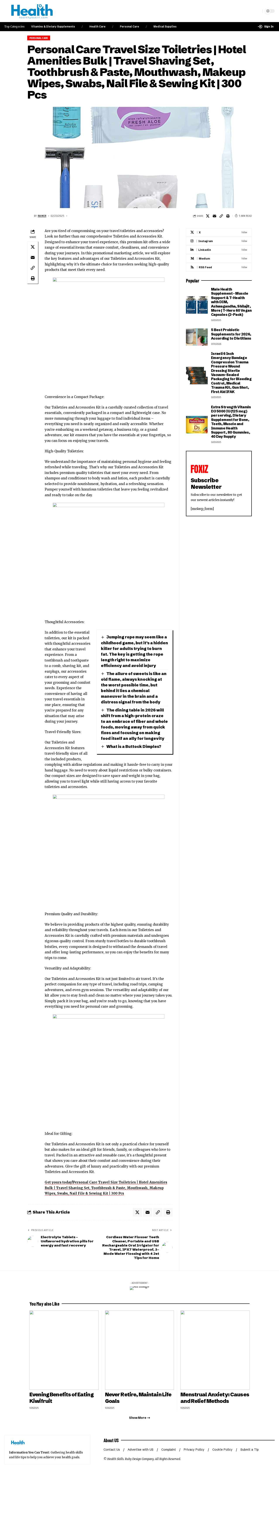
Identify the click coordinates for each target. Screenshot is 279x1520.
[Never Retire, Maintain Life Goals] (139, 1350)
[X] (219, 232)
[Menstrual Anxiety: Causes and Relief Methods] (215, 1350)
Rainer (42, 215)
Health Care (97, 26)
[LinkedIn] (219, 250)
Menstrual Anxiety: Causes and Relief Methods (214, 1397)
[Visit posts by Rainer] (30, 216)
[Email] (214, 215)
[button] (266, 26)
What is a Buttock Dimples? (133, 746)
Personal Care (129, 26)
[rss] (219, 267)
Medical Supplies (165, 26)
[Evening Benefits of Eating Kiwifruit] (64, 1350)
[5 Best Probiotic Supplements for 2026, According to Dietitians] (197, 337)
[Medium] (219, 258)
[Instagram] (219, 241)
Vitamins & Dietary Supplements (53, 26)
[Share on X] (208, 215)
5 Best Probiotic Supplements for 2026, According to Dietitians (231, 334)
